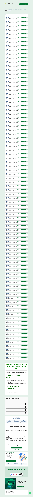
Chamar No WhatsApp (20, 486)
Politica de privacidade (23, 493)
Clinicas (27, 2)
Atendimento (22, 2)
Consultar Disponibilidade (24, 17)
